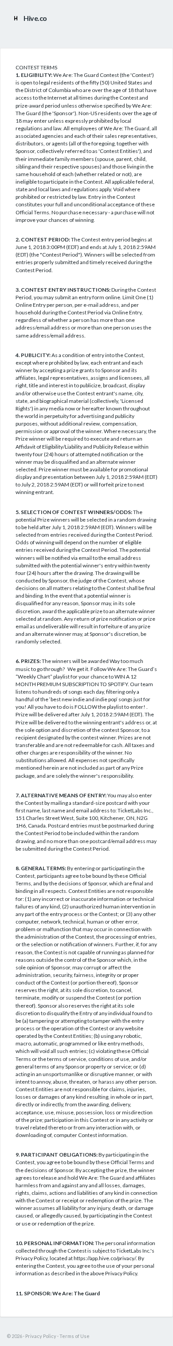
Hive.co (35, 18)
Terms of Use (74, 1336)
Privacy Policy (40, 1336)
